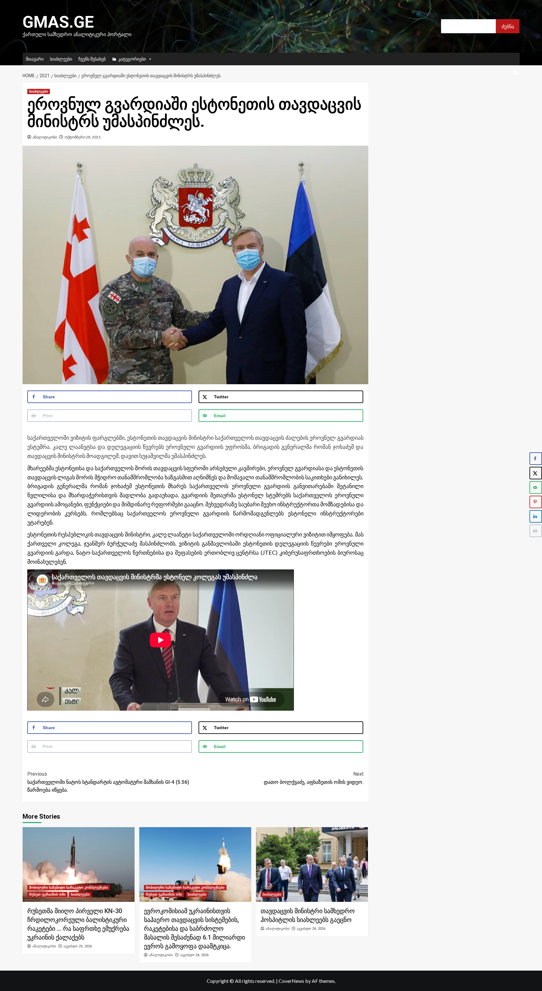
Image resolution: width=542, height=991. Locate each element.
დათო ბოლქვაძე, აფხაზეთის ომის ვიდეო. (314, 778)
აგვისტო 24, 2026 (194, 955)
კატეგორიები (132, 59)
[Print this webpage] (535, 531)
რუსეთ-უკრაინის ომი (47, 894)
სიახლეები (61, 59)
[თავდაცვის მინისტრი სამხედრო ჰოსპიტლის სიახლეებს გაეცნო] (312, 864)
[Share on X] (535, 473)
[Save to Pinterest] (535, 502)
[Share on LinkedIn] (535, 516)
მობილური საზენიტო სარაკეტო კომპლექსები (68, 888)
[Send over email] (535, 487)
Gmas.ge (58, 22)
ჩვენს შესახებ (92, 59)
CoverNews (291, 981)
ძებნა (508, 26)
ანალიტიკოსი (45, 137)
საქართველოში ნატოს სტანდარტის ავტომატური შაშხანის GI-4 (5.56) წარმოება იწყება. (108, 782)
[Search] (516, 72)
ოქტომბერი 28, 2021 (83, 137)
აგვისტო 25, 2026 (77, 946)
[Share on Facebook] (535, 458)
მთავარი (35, 59)
